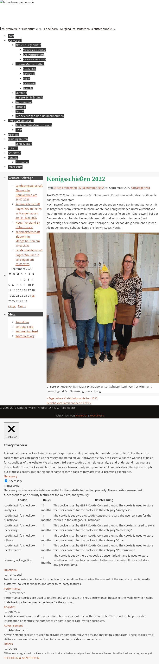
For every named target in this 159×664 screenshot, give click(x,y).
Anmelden (22, 322)
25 (33, 295)
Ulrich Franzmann (65, 188)
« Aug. (12, 306)
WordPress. (97, 415)
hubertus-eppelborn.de (38, 22)
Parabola (81, 415)
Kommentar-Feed (27, 331)
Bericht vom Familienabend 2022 (69, 403)
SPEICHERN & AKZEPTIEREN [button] (21, 658)
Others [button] (8, 644)
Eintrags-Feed (24, 327)
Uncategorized (140, 188)
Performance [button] (12, 588)
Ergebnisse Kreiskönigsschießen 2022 (72, 398)
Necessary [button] (10, 476)
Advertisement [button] (13, 625)
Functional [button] (10, 570)
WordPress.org (25, 336)
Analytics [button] (10, 607)
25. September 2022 (91, 188)
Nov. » (22, 306)
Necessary (15, 481)
